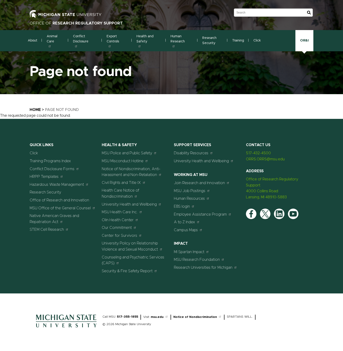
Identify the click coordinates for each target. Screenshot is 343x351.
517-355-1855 (127, 316)
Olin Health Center (118, 220)
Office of (76, 23)
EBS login (182, 206)
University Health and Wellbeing (129, 204)
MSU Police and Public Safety (127, 153)
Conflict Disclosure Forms (52, 169)
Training (238, 40)
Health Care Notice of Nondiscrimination (120, 193)
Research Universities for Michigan (203, 267)
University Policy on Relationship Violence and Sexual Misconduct (130, 246)
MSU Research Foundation (197, 260)
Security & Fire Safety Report (127, 271)
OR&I (304, 40)
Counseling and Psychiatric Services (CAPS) (133, 260)
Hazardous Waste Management (57, 184)
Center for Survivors (119, 235)
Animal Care (52, 39)
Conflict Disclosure (80, 39)
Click (257, 40)
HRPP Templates (44, 177)
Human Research (178, 39)
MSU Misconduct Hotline (123, 161)
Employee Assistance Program (200, 214)
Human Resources (189, 198)
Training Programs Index (50, 161)
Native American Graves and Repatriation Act (54, 219)
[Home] (66, 328)
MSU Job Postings (189, 191)
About (32, 40)
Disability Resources (191, 153)
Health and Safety (145, 39)
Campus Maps (186, 230)
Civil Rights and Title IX (121, 183)
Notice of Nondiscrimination (195, 317)
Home (35, 110)
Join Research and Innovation (199, 183)
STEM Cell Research (47, 229)
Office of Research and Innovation (59, 200)
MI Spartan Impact (189, 252)
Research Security (209, 40)
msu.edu (157, 317)
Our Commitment (117, 228)
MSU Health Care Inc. (120, 212)
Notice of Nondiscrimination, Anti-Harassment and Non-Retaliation (131, 172)
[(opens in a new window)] (76, 13)
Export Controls (113, 39)
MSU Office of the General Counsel (60, 208)
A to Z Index (184, 222)
